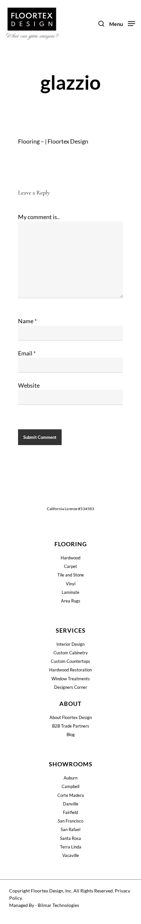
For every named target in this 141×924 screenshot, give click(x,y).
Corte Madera (70, 795)
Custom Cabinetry (70, 652)
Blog (71, 734)
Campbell (70, 786)
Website (29, 385)
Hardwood (70, 557)
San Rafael (70, 829)
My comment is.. (39, 216)
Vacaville (70, 855)
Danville (70, 803)
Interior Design (70, 644)
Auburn (70, 777)
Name (27, 321)
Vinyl (70, 583)
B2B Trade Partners (70, 726)
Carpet (70, 566)
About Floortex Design (71, 717)
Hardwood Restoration (70, 669)
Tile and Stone (70, 574)
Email (27, 353)
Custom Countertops (70, 661)
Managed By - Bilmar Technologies (44, 905)
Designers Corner (70, 687)
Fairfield (70, 812)
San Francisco (70, 820)
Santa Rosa (70, 838)
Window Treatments (70, 678)
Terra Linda (70, 846)
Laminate (70, 592)
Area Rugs (70, 600)
